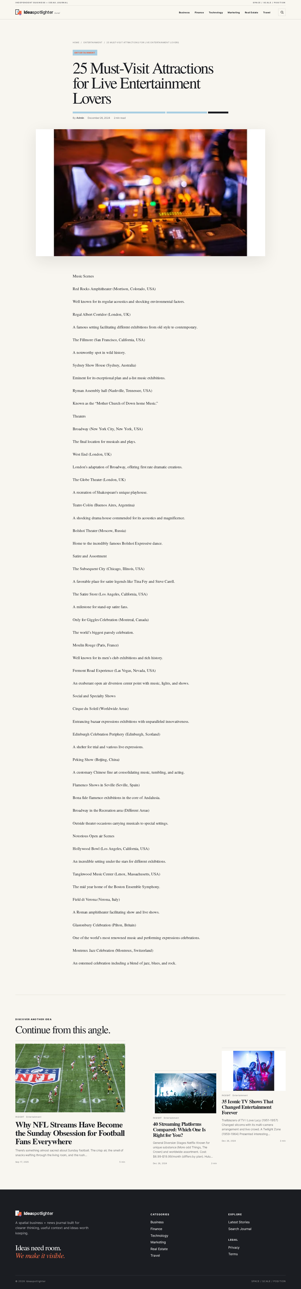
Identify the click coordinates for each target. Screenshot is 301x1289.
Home (76, 42)
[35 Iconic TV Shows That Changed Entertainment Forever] (254, 1071)
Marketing (234, 12)
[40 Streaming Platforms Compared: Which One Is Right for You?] (185, 1093)
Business (184, 12)
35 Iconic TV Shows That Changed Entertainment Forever (247, 1107)
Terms (233, 1254)
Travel (266, 12)
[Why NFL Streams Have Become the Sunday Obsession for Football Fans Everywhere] (70, 1078)
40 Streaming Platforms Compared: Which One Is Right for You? (179, 1129)
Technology (216, 12)
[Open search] (282, 12)
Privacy (234, 1247)
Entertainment (93, 42)
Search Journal (239, 1229)
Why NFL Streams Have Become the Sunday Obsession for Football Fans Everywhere (70, 1132)
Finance (199, 12)
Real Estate (251, 12)
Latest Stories (239, 1222)
